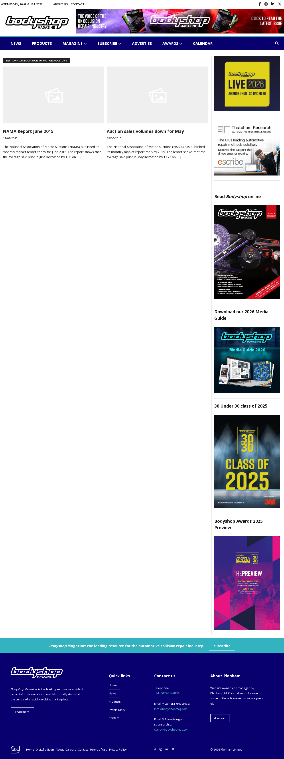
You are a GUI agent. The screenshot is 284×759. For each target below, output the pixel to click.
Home (113, 685)
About (60, 749)
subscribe (222, 645)
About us (60, 4)
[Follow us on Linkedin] (272, 4)
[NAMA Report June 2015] (53, 122)
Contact (78, 4)
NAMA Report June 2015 (28, 131)
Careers (70, 749)
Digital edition (45, 749)
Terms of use (98, 749)
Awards (170, 43)
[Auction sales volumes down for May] (157, 122)
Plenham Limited (232, 749)
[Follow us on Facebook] (260, 4)
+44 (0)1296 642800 (166, 693)
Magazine (73, 43)
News (16, 43)
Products (42, 43)
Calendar (203, 43)
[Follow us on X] (279, 4)
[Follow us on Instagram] (266, 4)
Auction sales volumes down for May (145, 131)
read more (22, 712)
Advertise (142, 43)
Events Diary (117, 710)
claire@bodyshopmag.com (171, 729)
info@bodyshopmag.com (170, 709)
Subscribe (107, 43)
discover (220, 718)
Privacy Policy (117, 749)
